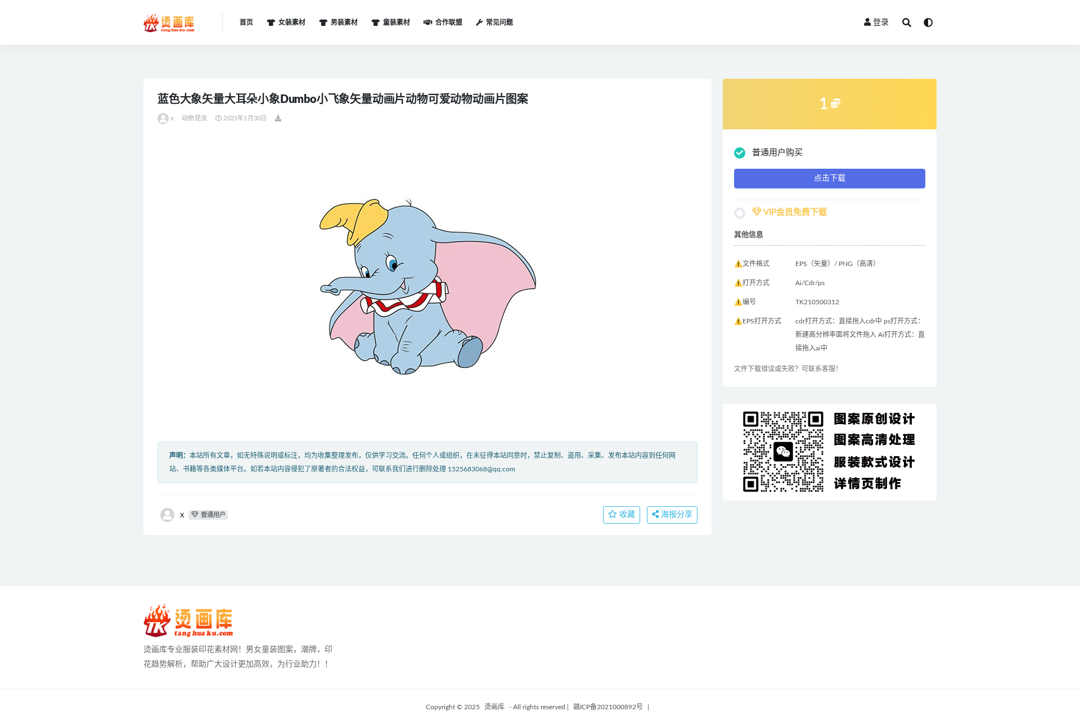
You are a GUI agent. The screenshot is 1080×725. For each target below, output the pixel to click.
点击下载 (829, 178)
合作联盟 (448, 22)
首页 (246, 22)
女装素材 (291, 22)
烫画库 (494, 707)
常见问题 (499, 22)
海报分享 (675, 515)
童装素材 (396, 22)
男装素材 (344, 22)
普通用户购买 (777, 152)
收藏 (626, 515)
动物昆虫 (194, 118)
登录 (881, 22)
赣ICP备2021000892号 (608, 707)
